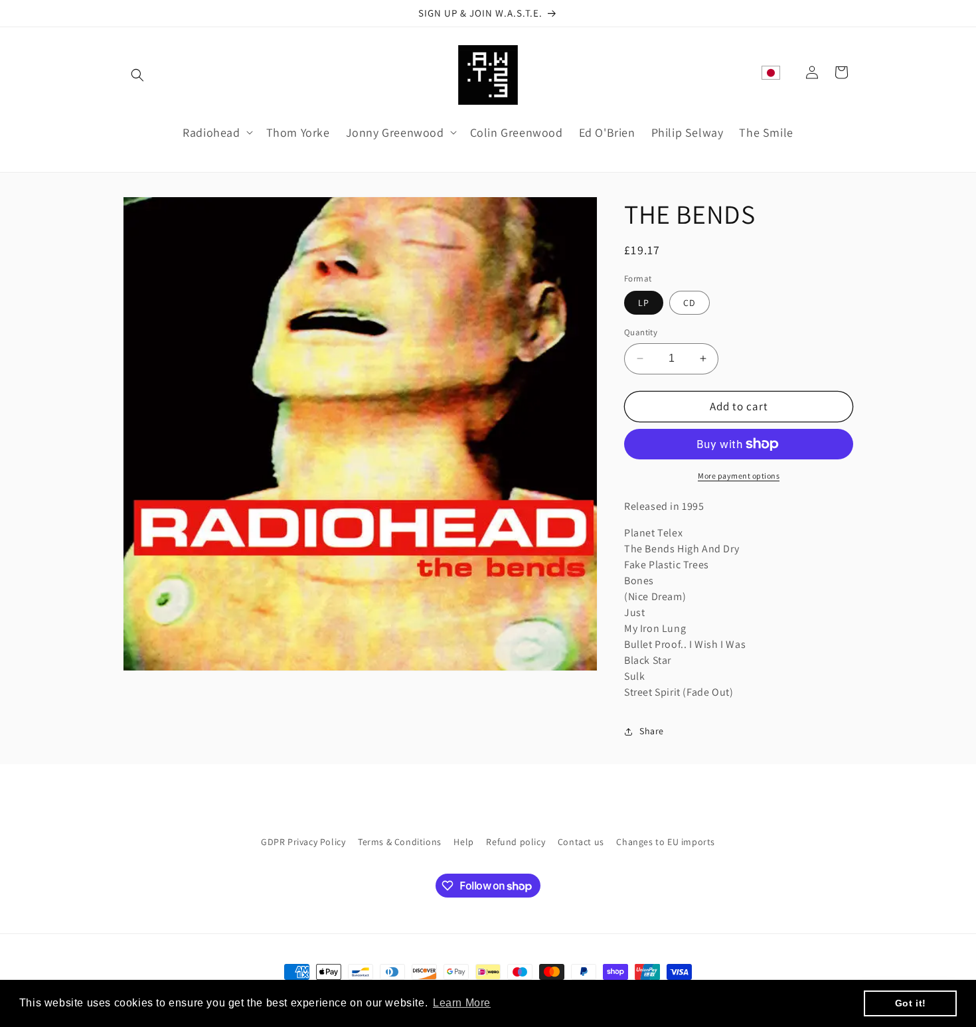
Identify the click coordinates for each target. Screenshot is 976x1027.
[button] (137, 75)
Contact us (581, 842)
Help (463, 842)
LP (643, 303)
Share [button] (651, 731)
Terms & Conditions (400, 842)
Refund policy (515, 842)
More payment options (738, 476)
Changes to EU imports (665, 842)
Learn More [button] (462, 1002)
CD (689, 303)
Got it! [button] (910, 1003)
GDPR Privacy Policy (303, 842)
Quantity (640, 332)
